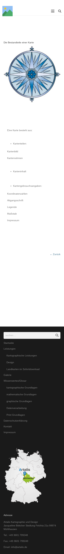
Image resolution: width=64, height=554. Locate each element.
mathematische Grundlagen (21, 394)
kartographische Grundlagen (21, 387)
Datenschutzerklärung (15, 420)
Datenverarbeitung (16, 408)
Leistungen (10, 348)
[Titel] (7, 11)
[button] (52, 11)
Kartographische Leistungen (21, 355)
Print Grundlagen (15, 414)
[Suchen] (57, 335)
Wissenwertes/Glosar (15, 380)
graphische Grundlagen (19, 401)
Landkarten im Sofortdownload (23, 369)
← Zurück (55, 254)
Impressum (10, 432)
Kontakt (8, 426)
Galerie (7, 375)
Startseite (9, 343)
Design (10, 362)
